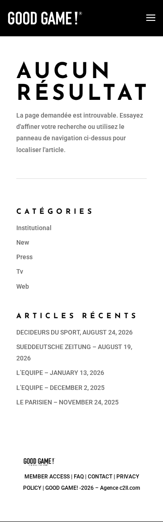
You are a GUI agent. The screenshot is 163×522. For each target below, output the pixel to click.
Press (24, 257)
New (22, 242)
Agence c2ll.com (120, 488)
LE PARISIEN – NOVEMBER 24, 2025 (67, 402)
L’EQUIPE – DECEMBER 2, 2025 (60, 387)
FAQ (79, 476)
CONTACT (100, 476)
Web (22, 286)
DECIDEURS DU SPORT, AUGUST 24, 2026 (74, 332)
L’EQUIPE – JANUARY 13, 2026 (60, 372)
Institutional (34, 227)
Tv (19, 271)
